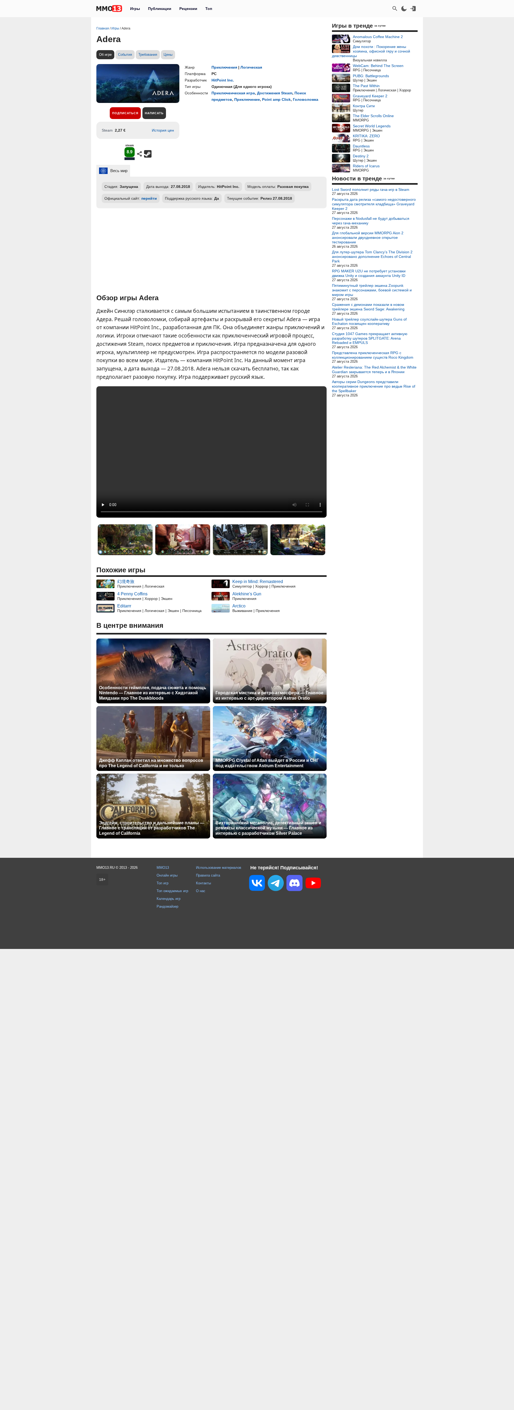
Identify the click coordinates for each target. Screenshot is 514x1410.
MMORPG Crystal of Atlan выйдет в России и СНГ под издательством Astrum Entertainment (267, 763)
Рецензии (188, 8)
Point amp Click (276, 99)
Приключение (247, 99)
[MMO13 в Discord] (294, 884)
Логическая (251, 67)
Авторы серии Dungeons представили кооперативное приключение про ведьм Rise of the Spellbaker (373, 386)
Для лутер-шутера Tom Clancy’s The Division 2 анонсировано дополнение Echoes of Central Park (372, 256)
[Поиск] (394, 8)
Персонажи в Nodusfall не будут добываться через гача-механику (370, 220)
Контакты (203, 883)
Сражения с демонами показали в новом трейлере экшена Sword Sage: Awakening (368, 306)
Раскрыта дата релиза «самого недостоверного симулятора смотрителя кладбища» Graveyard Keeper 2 (374, 204)
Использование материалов (218, 868)
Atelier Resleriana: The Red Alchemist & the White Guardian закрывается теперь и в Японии (374, 369)
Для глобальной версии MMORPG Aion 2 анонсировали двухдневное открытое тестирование (367, 237)
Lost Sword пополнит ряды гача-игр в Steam (370, 189)
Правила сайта (208, 875)
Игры (135, 8)
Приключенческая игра (233, 93)
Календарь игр (168, 899)
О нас (200, 891)
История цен (163, 130)
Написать (154, 113)
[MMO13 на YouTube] (313, 884)
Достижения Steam (274, 93)
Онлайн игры (167, 875)
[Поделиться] (139, 154)
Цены (168, 55)
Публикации (159, 8)
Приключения (224, 67)
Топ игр (162, 883)
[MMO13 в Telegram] (276, 884)
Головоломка (305, 99)
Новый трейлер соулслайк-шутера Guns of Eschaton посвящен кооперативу (369, 321)
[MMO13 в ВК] (257, 884)
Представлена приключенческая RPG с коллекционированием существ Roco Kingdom (372, 355)
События (125, 55)
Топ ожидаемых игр (172, 891)
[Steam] (148, 154)
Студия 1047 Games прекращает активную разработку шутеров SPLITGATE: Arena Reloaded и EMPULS (369, 338)
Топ (208, 8)
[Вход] (413, 8)
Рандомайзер (167, 906)
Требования (147, 55)
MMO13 (163, 868)
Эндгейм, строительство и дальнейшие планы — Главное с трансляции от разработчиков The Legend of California (151, 828)
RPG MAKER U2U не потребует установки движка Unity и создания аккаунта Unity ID (369, 273)
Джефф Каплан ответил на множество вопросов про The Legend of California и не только (151, 763)
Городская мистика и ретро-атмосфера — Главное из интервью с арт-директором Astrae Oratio (269, 695)
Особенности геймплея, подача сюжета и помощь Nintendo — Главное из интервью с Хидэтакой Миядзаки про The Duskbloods (152, 692)
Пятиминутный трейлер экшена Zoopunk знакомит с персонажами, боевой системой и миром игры (372, 290)
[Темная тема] (403, 8)
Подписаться (125, 113)
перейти (149, 198)
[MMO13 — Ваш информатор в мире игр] (109, 8)
